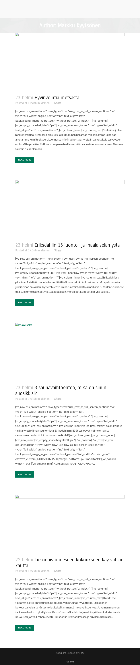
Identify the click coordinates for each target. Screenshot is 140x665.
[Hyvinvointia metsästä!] (70, 62)
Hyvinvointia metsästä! (57, 98)
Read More (24, 159)
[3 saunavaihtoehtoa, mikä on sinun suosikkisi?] (70, 352)
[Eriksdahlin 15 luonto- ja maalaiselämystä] (70, 209)
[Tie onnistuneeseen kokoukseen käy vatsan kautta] (70, 524)
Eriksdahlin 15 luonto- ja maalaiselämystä (77, 245)
